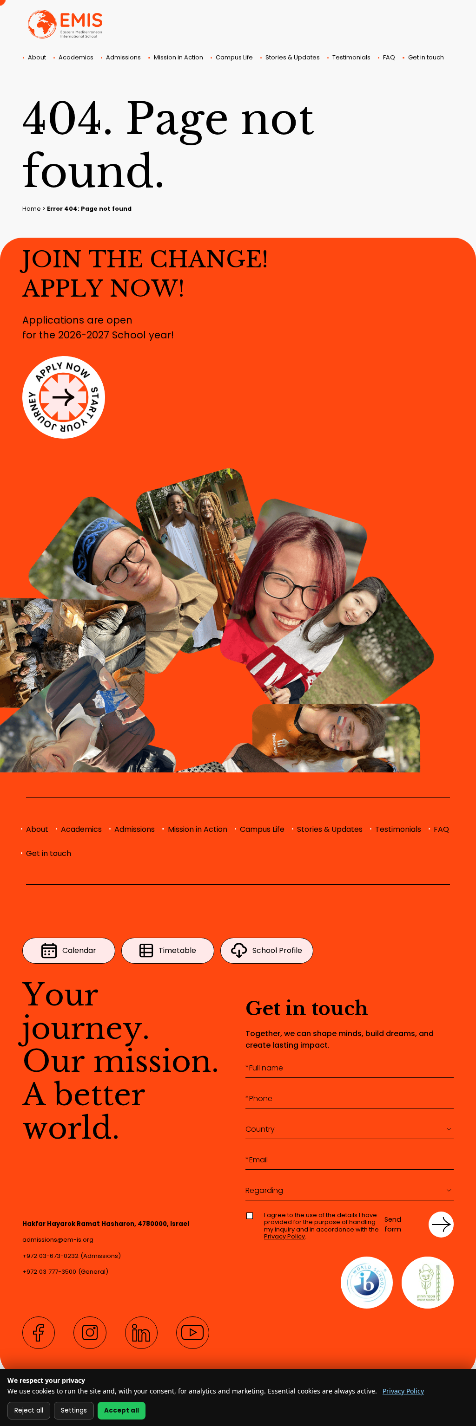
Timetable (177, 950)
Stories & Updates (292, 57)
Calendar (79, 950)
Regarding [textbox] (264, 1190)
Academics (76, 57)
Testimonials (351, 57)
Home (31, 209)
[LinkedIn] (141, 1332)
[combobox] (349, 1129)
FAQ (389, 57)
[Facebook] (38, 1332)
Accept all (121, 1410)
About (37, 57)
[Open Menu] (31, 70)
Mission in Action (178, 57)
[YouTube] (192, 1332)
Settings (74, 1410)
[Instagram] (89, 1332)
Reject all (28, 1410)
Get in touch (426, 57)
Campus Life (234, 57)
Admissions (123, 57)
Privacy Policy (284, 1236)
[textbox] (349, 1129)
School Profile (277, 950)
